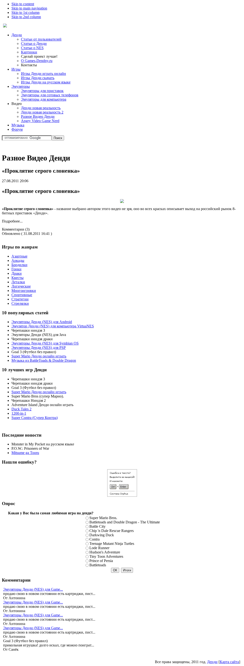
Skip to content (22, 4)
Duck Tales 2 (21, 409)
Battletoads (97, 565)
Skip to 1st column (25, 12)
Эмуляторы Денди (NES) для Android (41, 322)
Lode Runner (99, 548)
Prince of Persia (101, 561)
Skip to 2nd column (26, 17)
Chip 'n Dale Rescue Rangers (111, 531)
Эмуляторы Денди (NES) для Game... (33, 589)
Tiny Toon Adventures (106, 556)
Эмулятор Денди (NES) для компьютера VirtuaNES (52, 326)
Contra (94, 539)
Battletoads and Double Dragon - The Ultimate (124, 522)
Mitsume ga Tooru (25, 453)
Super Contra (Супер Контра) (34, 418)
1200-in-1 (18, 413)
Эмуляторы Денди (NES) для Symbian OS (45, 343)
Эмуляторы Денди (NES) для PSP (38, 348)
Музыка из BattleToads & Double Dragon (43, 360)
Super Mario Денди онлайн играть (38, 356)
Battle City (97, 526)
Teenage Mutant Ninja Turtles (111, 544)
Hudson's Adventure (104, 552)
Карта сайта (229, 662)
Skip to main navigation (29, 8)
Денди (212, 662)
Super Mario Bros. (103, 518)
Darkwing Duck (101, 535)
